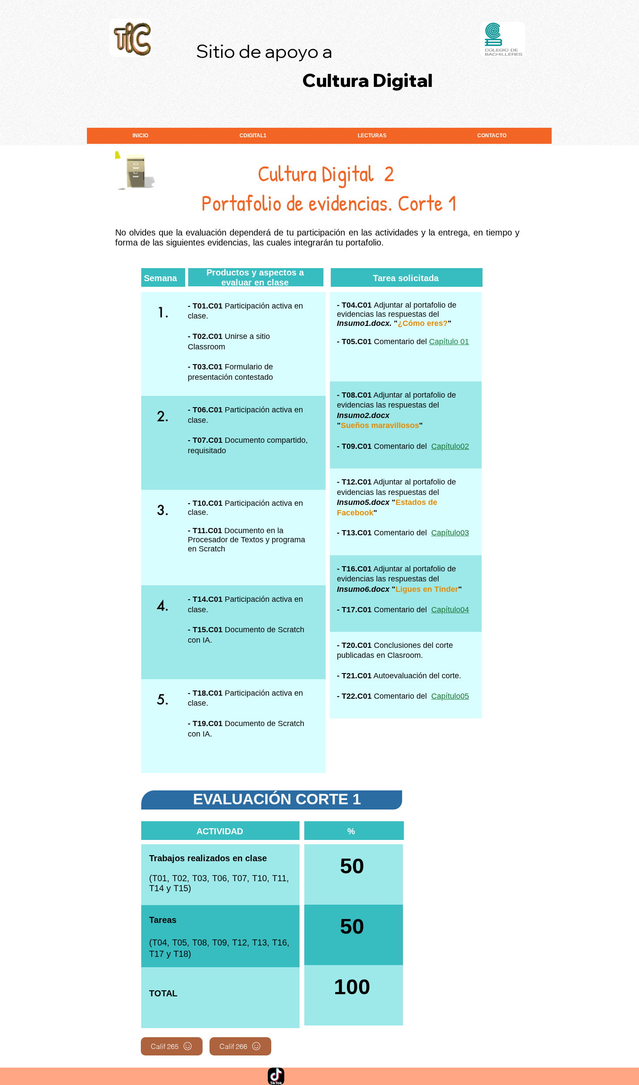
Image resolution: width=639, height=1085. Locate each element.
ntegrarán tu (319, 242)
